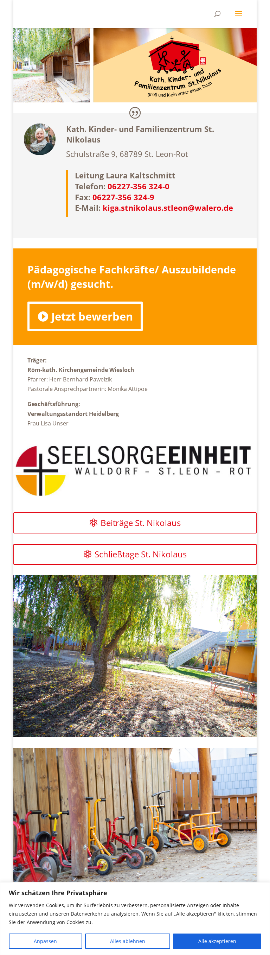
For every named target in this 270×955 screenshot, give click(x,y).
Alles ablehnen (127, 941)
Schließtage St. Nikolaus (141, 554)
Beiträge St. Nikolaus (141, 523)
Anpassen (45, 941)
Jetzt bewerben (92, 316)
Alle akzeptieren (217, 941)
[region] (135, 918)
